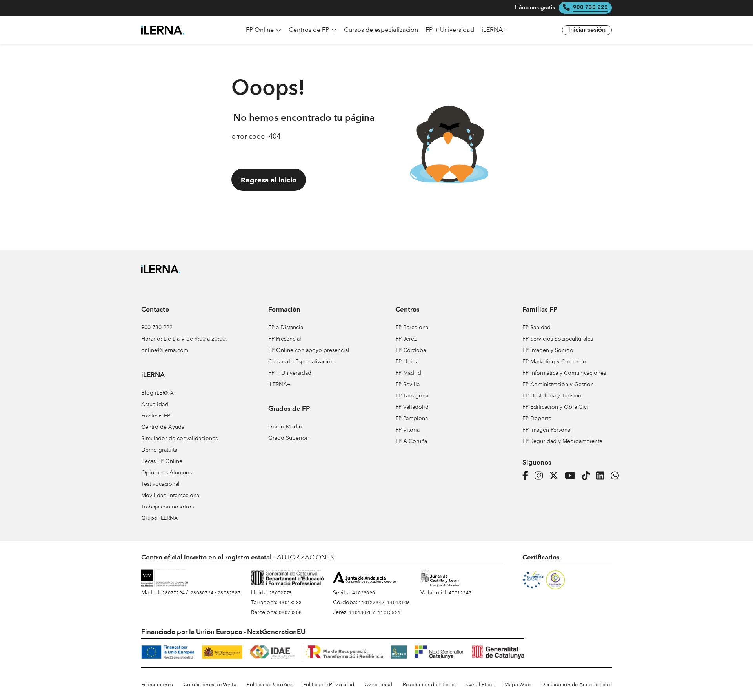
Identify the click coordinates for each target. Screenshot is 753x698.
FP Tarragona (411, 395)
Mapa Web (517, 684)
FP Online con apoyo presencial (308, 350)
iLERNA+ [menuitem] (494, 30)
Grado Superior (288, 438)
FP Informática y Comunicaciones (564, 373)
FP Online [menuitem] (260, 30)
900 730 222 (590, 7)
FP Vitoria (407, 430)
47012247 (460, 593)
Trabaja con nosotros (167, 506)
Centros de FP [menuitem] (310, 30)
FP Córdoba (410, 350)
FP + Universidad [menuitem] (450, 30)
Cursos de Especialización (301, 361)
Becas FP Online (161, 461)
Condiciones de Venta (210, 684)
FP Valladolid (412, 407)
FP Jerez (406, 339)
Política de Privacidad (329, 684)
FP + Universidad (289, 373)
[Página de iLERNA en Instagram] (541, 476)
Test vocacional (160, 484)
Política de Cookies (270, 684)
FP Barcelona (411, 327)
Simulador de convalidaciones (179, 438)
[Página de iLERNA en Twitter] (556, 476)
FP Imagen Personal (547, 430)
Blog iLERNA (157, 393)
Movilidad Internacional (171, 495)
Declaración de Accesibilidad (576, 684)
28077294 (173, 593)
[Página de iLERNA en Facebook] (527, 476)
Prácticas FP (155, 415)
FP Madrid (408, 373)
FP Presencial (284, 339)
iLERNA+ (279, 384)
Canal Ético (480, 684)
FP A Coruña (411, 441)
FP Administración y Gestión (558, 384)
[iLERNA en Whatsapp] (617, 476)
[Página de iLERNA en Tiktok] (588, 476)
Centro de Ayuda (162, 427)
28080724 (202, 593)
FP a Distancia (285, 327)
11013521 (389, 612)
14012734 (369, 602)
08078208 (290, 612)
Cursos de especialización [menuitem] (381, 30)
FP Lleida (406, 361)
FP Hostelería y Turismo (552, 395)
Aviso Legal (378, 684)
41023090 (363, 593)
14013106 (398, 602)
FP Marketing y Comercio (554, 361)
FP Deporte (536, 418)
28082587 (229, 593)
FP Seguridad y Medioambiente (562, 441)
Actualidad (154, 404)
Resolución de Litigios (429, 684)
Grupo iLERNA (159, 518)
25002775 (280, 593)
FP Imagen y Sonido (547, 350)
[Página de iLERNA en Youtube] (572, 476)
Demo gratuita (159, 450)
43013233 (290, 602)
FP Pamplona (411, 418)
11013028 (360, 612)
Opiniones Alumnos (166, 472)
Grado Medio (285, 426)
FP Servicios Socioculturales (557, 339)
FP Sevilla (407, 384)
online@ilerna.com (164, 350)
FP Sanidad (536, 327)
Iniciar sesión (587, 30)
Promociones (157, 684)
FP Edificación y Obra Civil (556, 407)
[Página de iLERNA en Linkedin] (602, 476)
